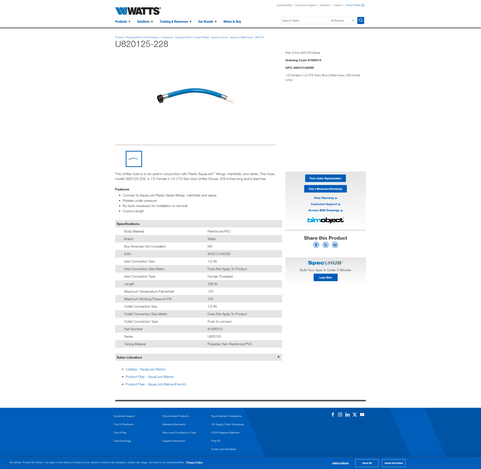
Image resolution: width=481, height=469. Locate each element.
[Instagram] (340, 414)
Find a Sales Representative (325, 178)
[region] (240, 463)
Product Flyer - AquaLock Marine (149, 377)
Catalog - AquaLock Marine (145, 369)
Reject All (367, 462)
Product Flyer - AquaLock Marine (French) (156, 384)
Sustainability (284, 5)
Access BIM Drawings (324, 210)
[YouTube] (362, 414)
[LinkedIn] (347, 414)
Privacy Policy (194, 462)
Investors (325, 5)
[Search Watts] (360, 20)
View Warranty (324, 197)
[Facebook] (332, 414)
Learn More (325, 277)
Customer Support (305, 5)
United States (353, 5)
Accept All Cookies (394, 462)
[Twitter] (354, 414)
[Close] (475, 462)
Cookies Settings (340, 462)
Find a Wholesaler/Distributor (325, 188)
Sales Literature (129, 357)
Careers (337, 5)
